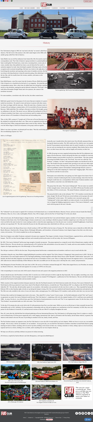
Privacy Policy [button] (67, 417)
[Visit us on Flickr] (10, 1)
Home (24, 417)
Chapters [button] (62, 8)
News (38, 8)
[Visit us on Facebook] (1, 1)
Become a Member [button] (30, 8)
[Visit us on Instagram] (5, 1)
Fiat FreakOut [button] (46, 8)
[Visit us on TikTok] (3, 1)
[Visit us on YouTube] (8, 1)
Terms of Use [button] (58, 417)
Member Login (87, 1)
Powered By (43, 419)
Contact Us (70, 8)
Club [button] (21, 8)
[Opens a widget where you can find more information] (88, 419)
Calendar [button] (55, 8)
